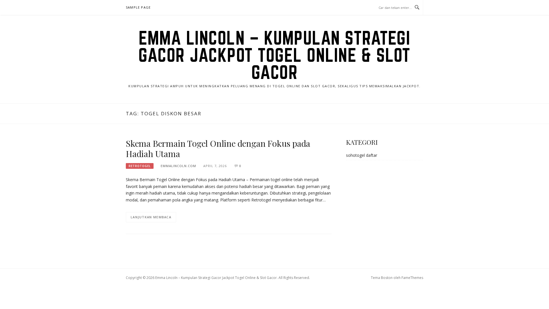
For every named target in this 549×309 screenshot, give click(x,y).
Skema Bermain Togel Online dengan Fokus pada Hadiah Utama (218, 148)
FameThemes (412, 277)
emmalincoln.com (178, 166)
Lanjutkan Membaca (151, 217)
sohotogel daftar (361, 155)
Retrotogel (140, 166)
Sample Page (138, 7)
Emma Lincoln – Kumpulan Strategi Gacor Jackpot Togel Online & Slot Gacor (274, 54)
